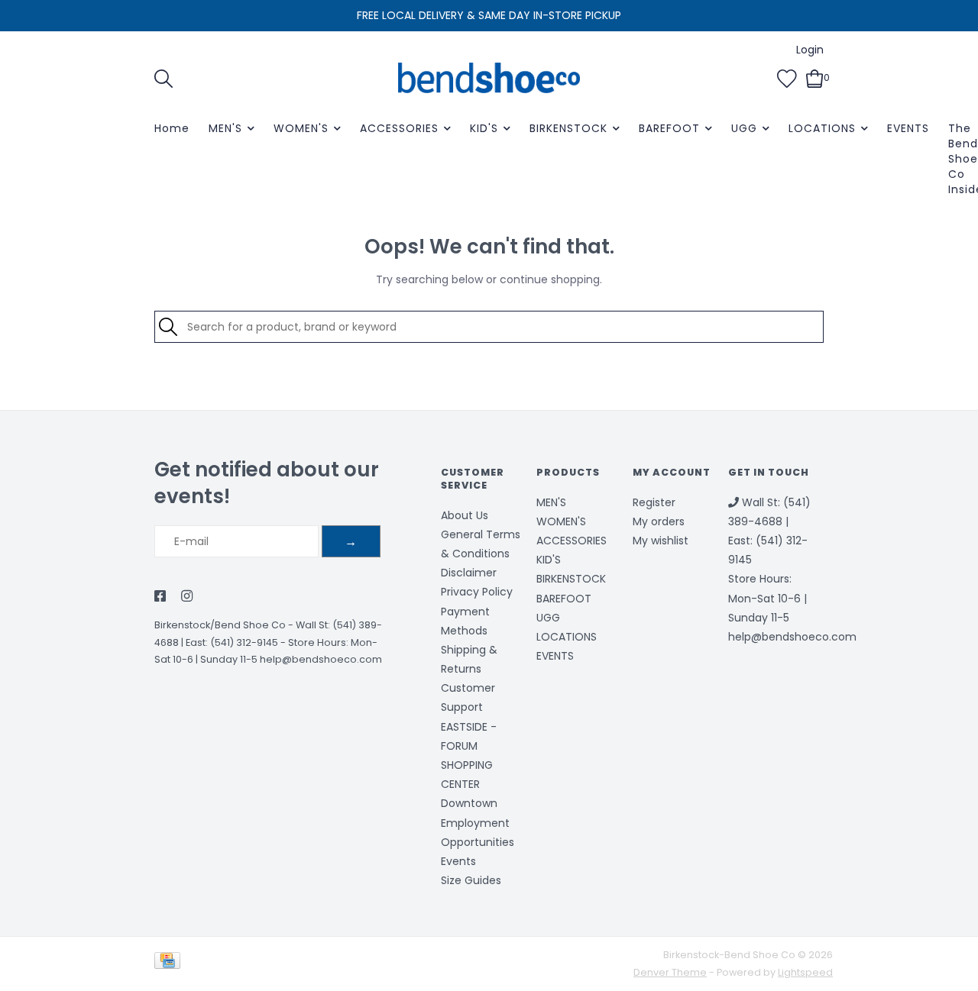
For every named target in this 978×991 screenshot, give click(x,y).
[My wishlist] (787, 77)
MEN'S (225, 128)
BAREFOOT (669, 128)
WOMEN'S (301, 128)
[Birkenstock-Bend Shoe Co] (489, 78)
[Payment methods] (170, 963)
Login (810, 49)
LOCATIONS (822, 128)
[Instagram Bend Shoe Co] (187, 597)
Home (171, 128)
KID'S (484, 128)
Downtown (469, 803)
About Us (464, 515)
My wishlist (660, 540)
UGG (744, 128)
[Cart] (815, 77)
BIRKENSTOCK (568, 128)
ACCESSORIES (399, 128)
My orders (659, 521)
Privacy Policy (477, 591)
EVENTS (908, 128)
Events (458, 861)
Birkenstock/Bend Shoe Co (220, 624)
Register (654, 502)
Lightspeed (805, 972)
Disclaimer (469, 572)
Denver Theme (670, 972)
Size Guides (471, 880)
